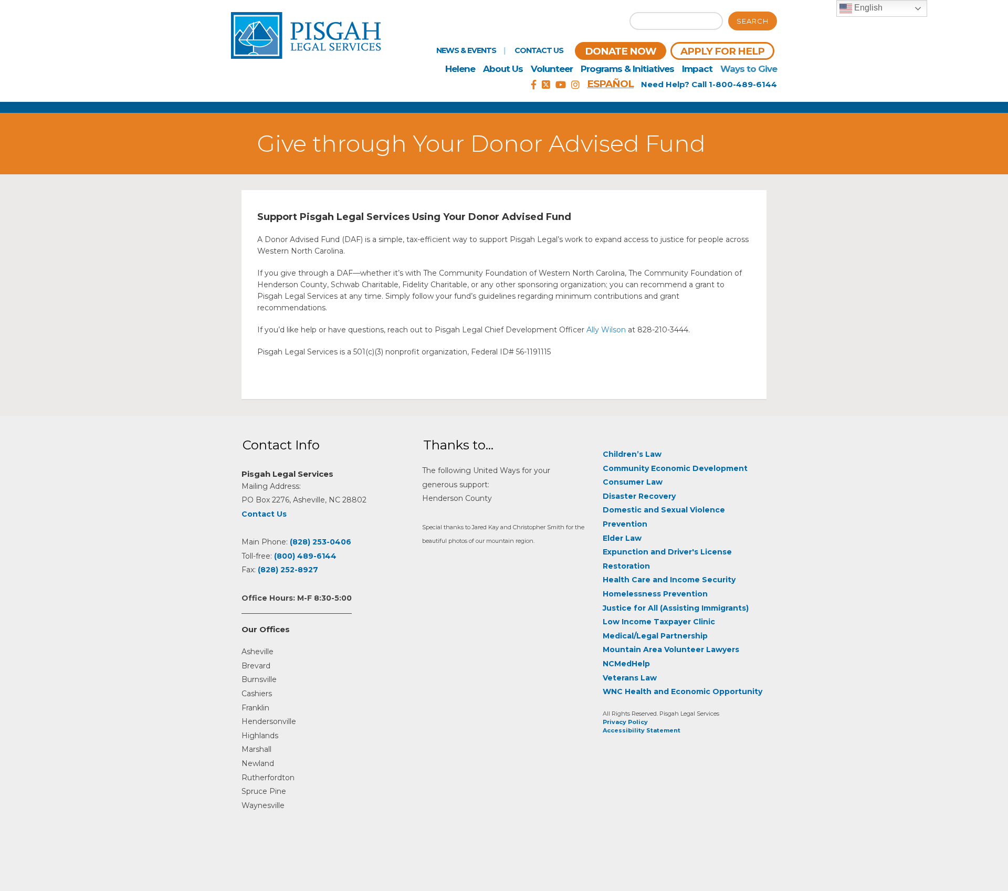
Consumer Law (633, 482)
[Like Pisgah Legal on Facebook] (533, 85)
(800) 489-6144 (305, 556)
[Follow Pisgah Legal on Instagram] (575, 85)
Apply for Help (722, 51)
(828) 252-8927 (288, 569)
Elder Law (622, 538)
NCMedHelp (626, 663)
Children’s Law (632, 454)
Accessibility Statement (641, 730)
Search (753, 21)
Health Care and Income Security (669, 579)
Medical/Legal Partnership (655, 636)
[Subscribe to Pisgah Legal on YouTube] (561, 85)
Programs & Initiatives (627, 69)
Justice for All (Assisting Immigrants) (676, 608)
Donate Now (620, 51)
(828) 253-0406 (320, 542)
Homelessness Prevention (655, 594)
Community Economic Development (675, 468)
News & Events (466, 50)
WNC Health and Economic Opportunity (682, 691)
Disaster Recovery (639, 496)
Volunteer (552, 69)
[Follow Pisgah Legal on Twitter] (546, 85)
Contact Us (538, 50)
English (867, 7)
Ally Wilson (606, 329)
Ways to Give (748, 69)
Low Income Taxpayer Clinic (659, 621)
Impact (697, 69)
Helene (460, 69)
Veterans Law (630, 678)
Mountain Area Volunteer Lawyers (671, 649)
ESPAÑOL (610, 84)
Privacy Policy (625, 722)
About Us (503, 69)
